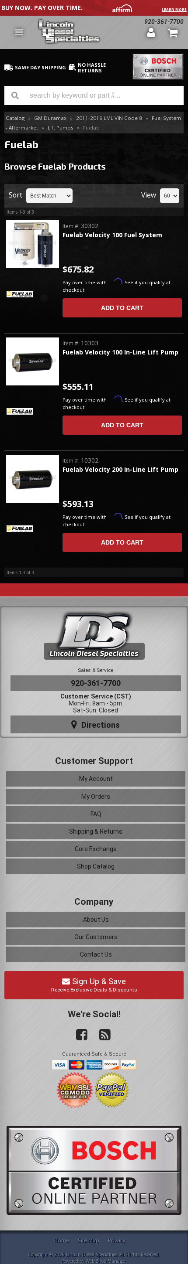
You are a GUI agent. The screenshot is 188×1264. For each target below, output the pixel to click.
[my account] (151, 32)
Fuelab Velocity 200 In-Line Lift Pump (120, 470)
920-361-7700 (96, 683)
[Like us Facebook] (78, 1035)
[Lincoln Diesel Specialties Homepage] (89, 32)
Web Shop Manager (106, 1261)
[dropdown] (19, 32)
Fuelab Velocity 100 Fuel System (112, 235)
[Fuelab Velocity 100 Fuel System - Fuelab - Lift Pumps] (32, 244)
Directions (99, 724)
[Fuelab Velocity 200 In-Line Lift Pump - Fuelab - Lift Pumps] (32, 479)
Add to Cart (122, 307)
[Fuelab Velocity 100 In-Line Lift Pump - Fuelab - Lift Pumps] (32, 362)
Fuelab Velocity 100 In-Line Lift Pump (120, 352)
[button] (94, 95)
